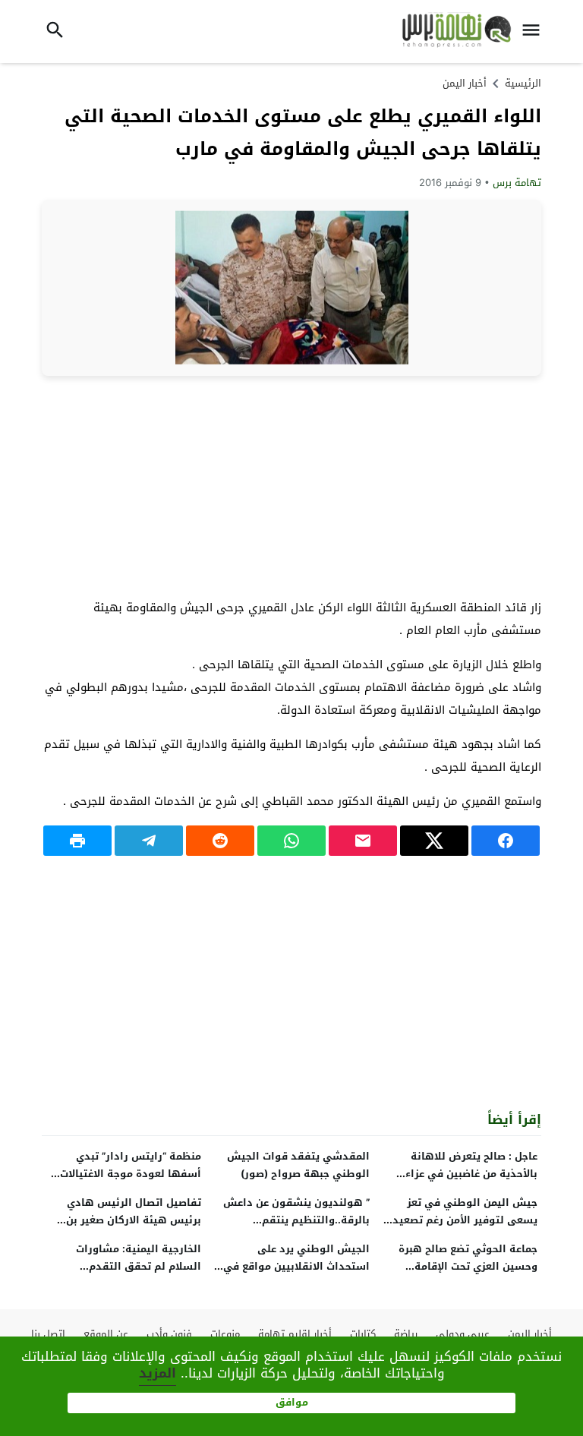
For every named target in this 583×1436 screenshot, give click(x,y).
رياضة (406, 1333)
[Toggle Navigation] (535, 31)
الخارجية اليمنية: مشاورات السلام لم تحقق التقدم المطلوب (138, 1266)
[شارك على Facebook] (505, 841)
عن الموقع (106, 1333)
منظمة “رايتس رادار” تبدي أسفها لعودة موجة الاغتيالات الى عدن (130, 1174)
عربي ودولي (463, 1333)
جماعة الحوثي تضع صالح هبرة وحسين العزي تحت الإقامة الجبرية (468, 1266)
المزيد (157, 1373)
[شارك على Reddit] (220, 841)
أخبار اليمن (465, 83)
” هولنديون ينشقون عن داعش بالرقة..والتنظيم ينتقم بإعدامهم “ (296, 1220)
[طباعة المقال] (77, 841)
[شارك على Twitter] (434, 841)
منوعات (225, 1333)
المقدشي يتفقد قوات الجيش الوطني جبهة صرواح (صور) (298, 1165)
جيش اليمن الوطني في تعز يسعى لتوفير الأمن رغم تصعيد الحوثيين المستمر (464, 1220)
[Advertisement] (291, 486)
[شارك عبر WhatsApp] (291, 841)
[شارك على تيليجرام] (148, 841)
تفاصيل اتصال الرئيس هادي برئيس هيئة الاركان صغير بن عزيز (133, 1220)
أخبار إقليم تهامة (295, 1333)
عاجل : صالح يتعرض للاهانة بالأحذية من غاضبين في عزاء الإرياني (471, 1174)
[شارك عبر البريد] (362, 841)
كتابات (363, 1333)
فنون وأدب (169, 1333)
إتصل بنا (48, 1333)
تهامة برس (517, 182)
